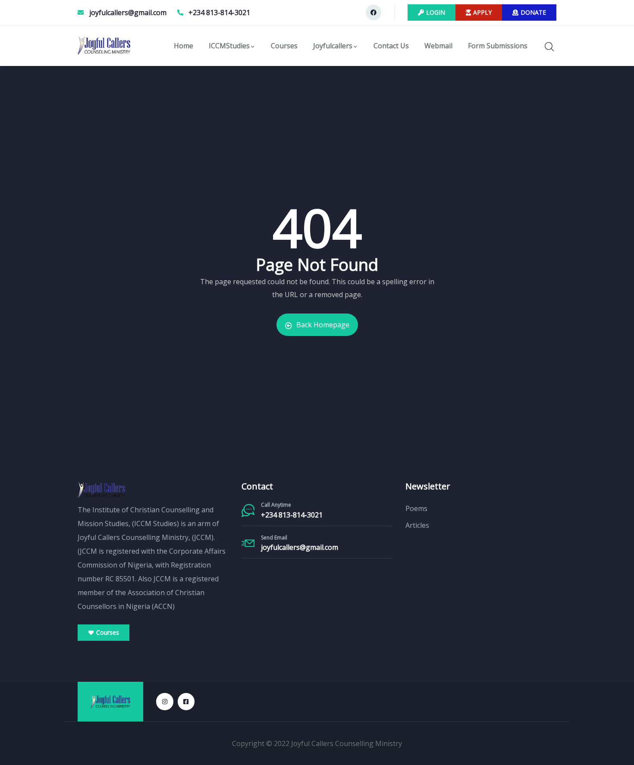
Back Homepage (322, 324)
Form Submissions (497, 45)
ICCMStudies (229, 45)
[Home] (104, 46)
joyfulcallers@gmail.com (299, 547)
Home (183, 45)
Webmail (438, 45)
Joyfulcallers (332, 45)
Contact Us (391, 45)
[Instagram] (164, 701)
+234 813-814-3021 (292, 515)
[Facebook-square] (186, 701)
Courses (284, 45)
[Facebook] (373, 12)
